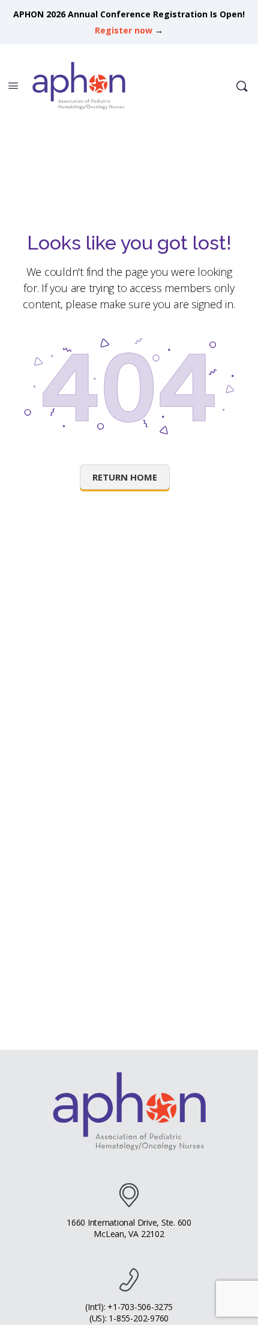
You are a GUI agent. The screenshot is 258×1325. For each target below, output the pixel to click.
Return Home (124, 477)
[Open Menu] (13, 85)
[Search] (242, 86)
